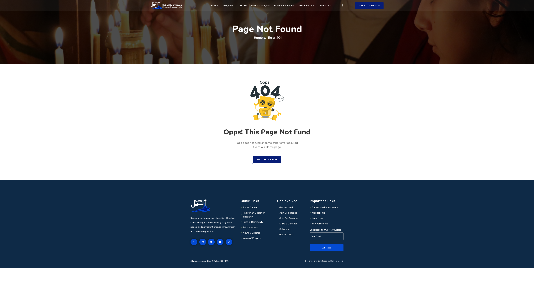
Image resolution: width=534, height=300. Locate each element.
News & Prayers (260, 5)
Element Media (336, 261)
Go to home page (267, 159)
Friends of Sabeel (284, 5)
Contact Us (325, 5)
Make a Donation (369, 5)
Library (242, 5)
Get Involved (306, 5)
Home (258, 38)
